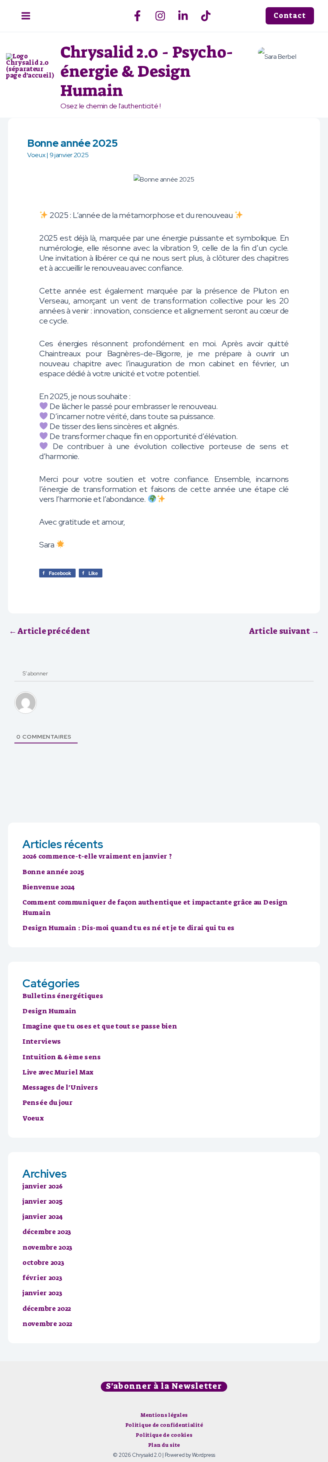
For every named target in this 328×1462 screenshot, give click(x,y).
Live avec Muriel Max (58, 1072)
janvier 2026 (42, 1186)
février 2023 (42, 1277)
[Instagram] (160, 15)
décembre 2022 (46, 1308)
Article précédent (49, 631)
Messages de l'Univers (60, 1087)
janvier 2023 (42, 1292)
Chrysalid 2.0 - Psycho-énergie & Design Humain (147, 71)
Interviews (41, 1041)
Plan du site (164, 1445)
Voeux (36, 155)
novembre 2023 (47, 1247)
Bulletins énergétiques (62, 995)
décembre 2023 (46, 1231)
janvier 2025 (42, 1201)
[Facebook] (137, 15)
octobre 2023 (43, 1262)
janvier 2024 (42, 1216)
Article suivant (284, 631)
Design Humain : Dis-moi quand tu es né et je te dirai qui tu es (128, 927)
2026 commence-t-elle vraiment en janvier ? (97, 856)
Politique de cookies (164, 1435)
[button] (294, 15)
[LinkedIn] (183, 15)
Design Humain (49, 1011)
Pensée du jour (47, 1102)
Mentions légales (164, 1415)
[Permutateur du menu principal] (26, 16)
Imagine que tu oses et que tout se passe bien (99, 1026)
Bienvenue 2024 (48, 887)
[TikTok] (205, 15)
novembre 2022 (47, 1323)
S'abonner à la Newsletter (164, 1386)
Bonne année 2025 (53, 871)
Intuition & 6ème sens (61, 1057)
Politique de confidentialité (164, 1425)
